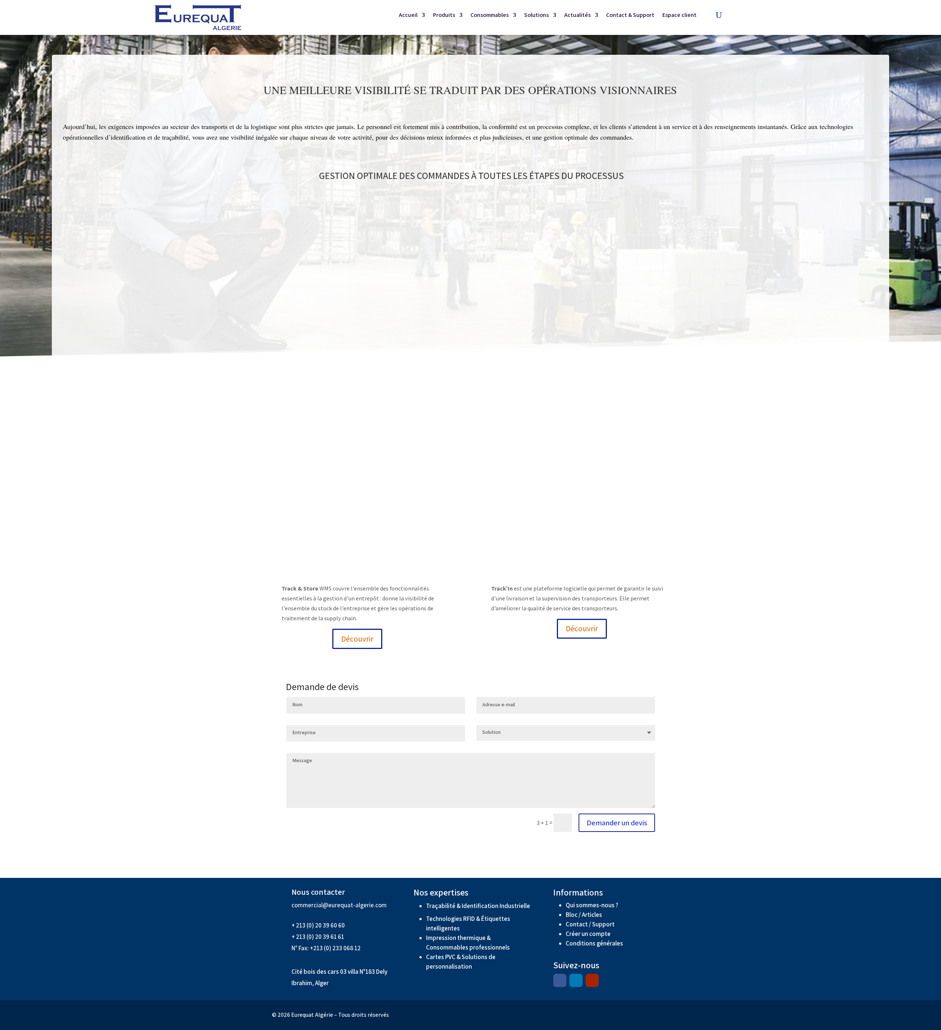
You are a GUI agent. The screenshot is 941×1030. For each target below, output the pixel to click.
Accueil (408, 15)
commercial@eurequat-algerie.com (339, 905)
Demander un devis (617, 823)
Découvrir (357, 639)
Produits (444, 15)
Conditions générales (595, 943)
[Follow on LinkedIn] (576, 980)
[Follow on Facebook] (559, 980)
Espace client (679, 15)
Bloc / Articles (584, 915)
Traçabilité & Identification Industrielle (478, 906)
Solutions (536, 15)
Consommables (489, 15)
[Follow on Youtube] (592, 980)
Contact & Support (630, 15)
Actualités (577, 15)
